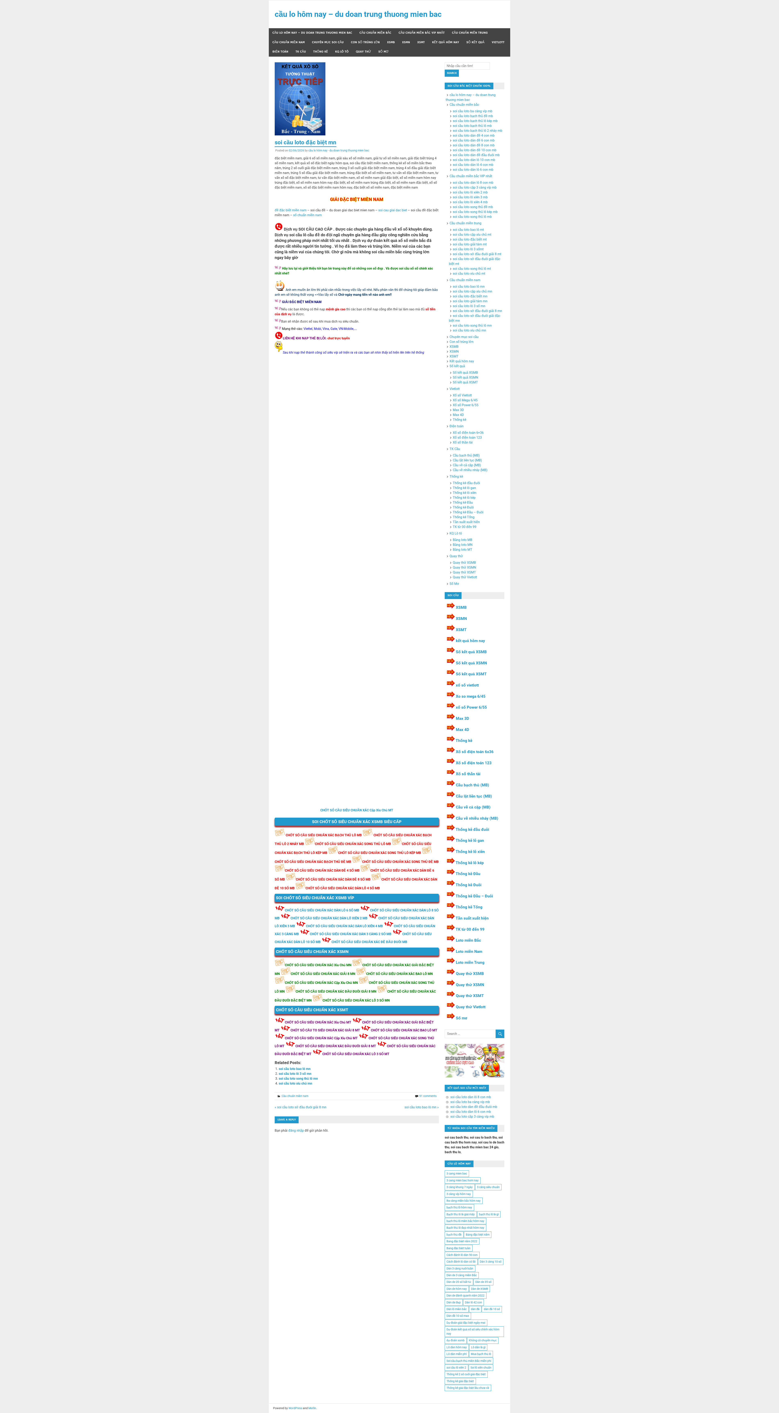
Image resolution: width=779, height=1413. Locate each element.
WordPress (295, 1408)
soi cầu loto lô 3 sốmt (468, 249)
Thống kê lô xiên (464, 493)
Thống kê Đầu (463, 502)
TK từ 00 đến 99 (464, 527)
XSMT (421, 42)
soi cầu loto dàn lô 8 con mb (473, 183)
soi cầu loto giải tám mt (470, 244)
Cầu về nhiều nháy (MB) (470, 470)
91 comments (428, 1096)
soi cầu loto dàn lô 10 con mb (474, 160)
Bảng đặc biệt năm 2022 (462, 1241)
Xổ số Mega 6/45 (465, 400)
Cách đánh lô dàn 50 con (462, 1254)
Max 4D (458, 415)
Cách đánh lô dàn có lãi (461, 1261)
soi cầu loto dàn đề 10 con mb (474, 150)
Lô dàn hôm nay (457, 1347)
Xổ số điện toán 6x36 (475, 751)
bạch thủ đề (454, 1234)
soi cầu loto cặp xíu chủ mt (472, 234)
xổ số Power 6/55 (471, 707)
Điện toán (280, 52)
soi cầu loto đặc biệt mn (470, 296)
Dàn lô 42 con (473, 1302)
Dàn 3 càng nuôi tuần (460, 1268)
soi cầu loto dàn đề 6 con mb (474, 140)
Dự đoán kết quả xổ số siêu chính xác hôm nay (473, 1331)
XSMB (391, 42)
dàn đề (475, 1309)
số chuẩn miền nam (307, 215)
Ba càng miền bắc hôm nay (464, 1200)
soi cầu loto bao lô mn (295, 1069)
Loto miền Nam (469, 951)
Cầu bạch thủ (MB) (466, 455)
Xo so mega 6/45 (470, 696)
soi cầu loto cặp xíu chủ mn (472, 291)
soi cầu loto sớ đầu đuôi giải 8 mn (477, 311)
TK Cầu (301, 52)
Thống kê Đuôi (463, 507)
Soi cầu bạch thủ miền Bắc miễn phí (469, 1360)
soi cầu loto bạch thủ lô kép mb (475, 121)
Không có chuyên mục (483, 1340)
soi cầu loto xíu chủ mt (469, 273)
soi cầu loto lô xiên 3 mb (470, 197)
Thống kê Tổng (464, 517)
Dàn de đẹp (454, 1302)
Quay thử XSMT (464, 572)
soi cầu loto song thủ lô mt (472, 269)
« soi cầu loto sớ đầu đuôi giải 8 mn (300, 1107)
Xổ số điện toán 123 (467, 437)
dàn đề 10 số (492, 1309)
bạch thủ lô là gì (489, 1214)
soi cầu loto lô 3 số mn (295, 1074)
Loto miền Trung (470, 962)
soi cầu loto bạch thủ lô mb (472, 126)
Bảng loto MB (462, 540)
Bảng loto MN (462, 545)
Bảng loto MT (462, 550)
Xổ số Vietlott (462, 395)
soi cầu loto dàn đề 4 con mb (474, 135)
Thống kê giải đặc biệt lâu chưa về (468, 1387)
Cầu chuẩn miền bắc (375, 33)
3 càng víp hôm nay (459, 1194)
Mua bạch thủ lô (481, 1354)
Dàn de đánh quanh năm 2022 (465, 1295)
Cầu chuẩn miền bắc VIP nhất (422, 33)
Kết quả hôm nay (445, 42)
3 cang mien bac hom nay (463, 1180)
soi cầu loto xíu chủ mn (295, 1083)
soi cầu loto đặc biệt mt (470, 239)
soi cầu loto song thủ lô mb (472, 217)
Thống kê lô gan (464, 488)
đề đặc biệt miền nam (291, 210)
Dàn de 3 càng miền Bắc (462, 1275)
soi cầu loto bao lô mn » (422, 1107)
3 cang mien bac (457, 1173)
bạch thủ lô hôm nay (459, 1207)
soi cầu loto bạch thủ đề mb (473, 116)
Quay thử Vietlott (465, 577)
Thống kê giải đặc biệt (460, 1381)
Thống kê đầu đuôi (466, 483)
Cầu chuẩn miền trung (470, 33)
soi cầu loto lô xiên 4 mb (470, 202)
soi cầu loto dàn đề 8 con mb (474, 145)
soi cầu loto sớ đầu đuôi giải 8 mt (477, 254)
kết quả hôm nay (470, 640)
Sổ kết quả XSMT (465, 382)
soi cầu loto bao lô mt (468, 230)
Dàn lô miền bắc (457, 1309)
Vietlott (498, 42)
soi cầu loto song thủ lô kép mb (475, 212)
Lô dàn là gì (478, 1347)
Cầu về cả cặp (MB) (467, 465)
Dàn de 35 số (483, 1281)
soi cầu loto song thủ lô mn (298, 1079)
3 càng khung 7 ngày (460, 1187)
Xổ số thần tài (463, 442)
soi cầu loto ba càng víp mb (472, 111)
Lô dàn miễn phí (457, 1354)
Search (452, 73)
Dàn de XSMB (479, 1288)
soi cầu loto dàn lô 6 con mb (473, 170)
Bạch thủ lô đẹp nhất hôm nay (465, 1227)
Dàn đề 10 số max (458, 1315)
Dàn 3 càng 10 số (490, 1261)
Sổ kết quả (475, 42)
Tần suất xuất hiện (466, 522)
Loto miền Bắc (468, 940)
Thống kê (320, 52)
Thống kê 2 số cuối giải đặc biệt (466, 1374)
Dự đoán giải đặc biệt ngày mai (466, 1322)
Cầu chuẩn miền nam (288, 42)
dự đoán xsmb (456, 1340)
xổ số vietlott (467, 685)
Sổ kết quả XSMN (465, 377)
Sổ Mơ (383, 52)
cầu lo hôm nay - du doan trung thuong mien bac (338, 150)
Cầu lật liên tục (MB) (467, 460)
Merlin (312, 1408)
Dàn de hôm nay (457, 1288)
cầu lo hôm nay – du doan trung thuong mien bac (358, 14)
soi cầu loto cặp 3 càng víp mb (475, 187)
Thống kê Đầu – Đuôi (468, 512)
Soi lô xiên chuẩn (480, 1367)
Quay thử (363, 52)
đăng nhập (296, 1130)
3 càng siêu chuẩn (488, 1187)
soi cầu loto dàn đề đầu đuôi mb (476, 155)
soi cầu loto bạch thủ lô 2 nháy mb (477, 131)
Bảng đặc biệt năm (478, 1234)
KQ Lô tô (342, 52)
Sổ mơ (461, 1018)
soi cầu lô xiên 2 (456, 1367)
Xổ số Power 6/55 (465, 405)
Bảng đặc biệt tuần (458, 1248)
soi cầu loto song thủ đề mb (473, 207)
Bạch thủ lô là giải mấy (461, 1214)
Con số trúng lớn (365, 42)
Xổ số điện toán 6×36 (468, 433)
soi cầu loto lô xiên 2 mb (470, 192)
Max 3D (458, 410)
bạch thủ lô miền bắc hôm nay (465, 1221)
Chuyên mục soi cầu (328, 42)
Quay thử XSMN (464, 567)
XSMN (406, 42)
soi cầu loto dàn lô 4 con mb (473, 165)
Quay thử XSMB (464, 563)
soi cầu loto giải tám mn (470, 301)
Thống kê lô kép (464, 498)
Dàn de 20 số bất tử (459, 1281)
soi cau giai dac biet (392, 210)
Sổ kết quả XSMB (465, 373)
